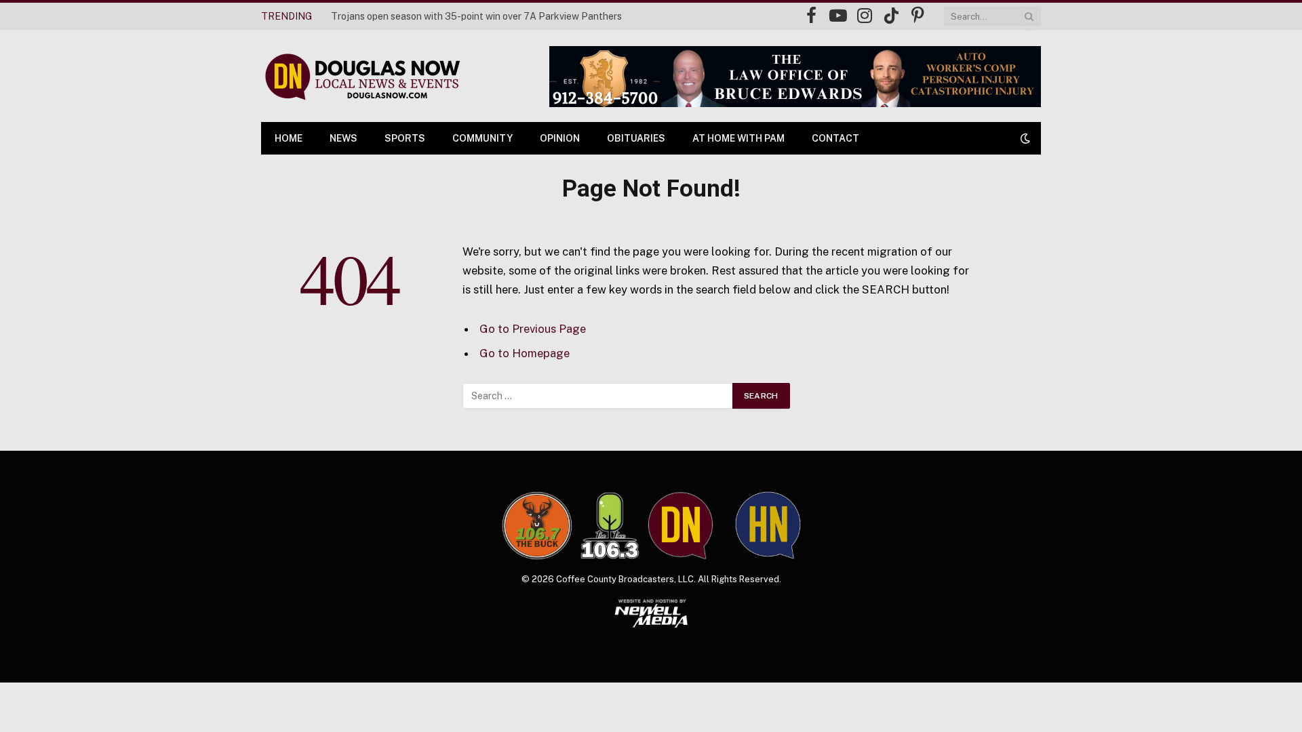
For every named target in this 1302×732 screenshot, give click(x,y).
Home (288, 138)
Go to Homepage (524, 353)
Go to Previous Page (532, 329)
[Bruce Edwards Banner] (795, 76)
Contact (835, 138)
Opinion (560, 138)
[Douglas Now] (361, 76)
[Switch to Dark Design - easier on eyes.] (1024, 138)
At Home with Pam (738, 138)
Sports (404, 138)
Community (482, 138)
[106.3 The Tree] (609, 526)
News (343, 138)
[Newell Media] (651, 613)
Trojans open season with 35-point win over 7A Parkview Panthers (476, 16)
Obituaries (636, 138)
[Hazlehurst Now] (768, 525)
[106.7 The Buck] (537, 525)
